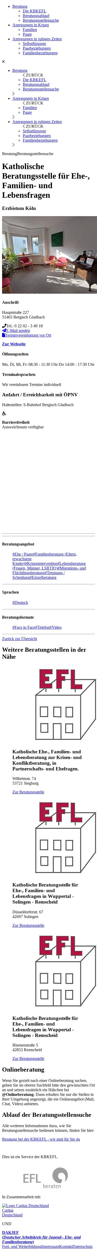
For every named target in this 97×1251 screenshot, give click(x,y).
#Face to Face (23, 627)
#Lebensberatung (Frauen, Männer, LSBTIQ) (49, 565)
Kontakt (65, 1246)
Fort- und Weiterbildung (21, 1246)
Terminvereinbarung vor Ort (28, 335)
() (41, 1237)
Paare (27, 34)
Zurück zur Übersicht (19, 638)
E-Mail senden (18, 330)
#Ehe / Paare (22, 554)
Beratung (19, 6)
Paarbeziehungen (37, 48)
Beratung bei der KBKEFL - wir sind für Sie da (41, 1139)
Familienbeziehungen (40, 53)
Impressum (50, 1246)
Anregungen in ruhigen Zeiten (37, 39)
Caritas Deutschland (12, 1212)
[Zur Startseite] (35, 1188)
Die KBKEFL (34, 11)
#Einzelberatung (43, 577)
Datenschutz (82, 1246)
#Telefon (42, 627)
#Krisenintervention (41, 563)
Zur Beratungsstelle (28, 792)
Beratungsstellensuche (41, 20)
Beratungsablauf (36, 15)
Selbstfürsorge (34, 43)
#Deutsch (20, 602)
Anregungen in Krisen (30, 25)
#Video (56, 627)
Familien (30, 29)
